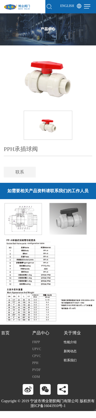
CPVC (36, 356)
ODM (36, 377)
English (67, 6)
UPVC (36, 349)
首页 (5, 333)
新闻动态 (70, 351)
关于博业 (72, 333)
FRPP (36, 342)
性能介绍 (70, 342)
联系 (19, 172)
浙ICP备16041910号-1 (48, 406)
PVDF (36, 370)
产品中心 (40, 333)
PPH (35, 363)
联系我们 (70, 360)
